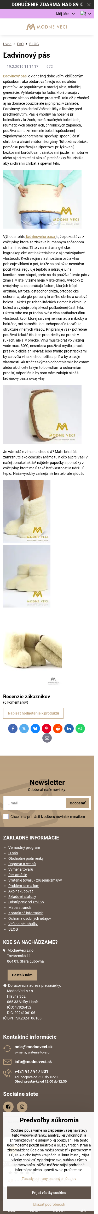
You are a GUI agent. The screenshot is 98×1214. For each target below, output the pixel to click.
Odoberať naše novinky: (47, 790)
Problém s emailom (23, 886)
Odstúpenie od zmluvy (26, 902)
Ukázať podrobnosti (49, 1204)
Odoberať (77, 803)
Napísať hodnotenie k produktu (33, 713)
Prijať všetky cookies (49, 1193)
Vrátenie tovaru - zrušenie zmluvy (35, 880)
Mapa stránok (19, 907)
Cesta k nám (22, 975)
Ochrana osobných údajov (29, 918)
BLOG (13, 929)
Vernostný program (24, 847)
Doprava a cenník (22, 864)
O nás (13, 853)
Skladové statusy (22, 897)
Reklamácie (17, 875)
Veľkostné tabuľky (23, 924)
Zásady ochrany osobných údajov (49, 1179)
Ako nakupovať (20, 891)
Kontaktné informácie (25, 913)
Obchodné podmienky (26, 858)
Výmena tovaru (20, 869)
